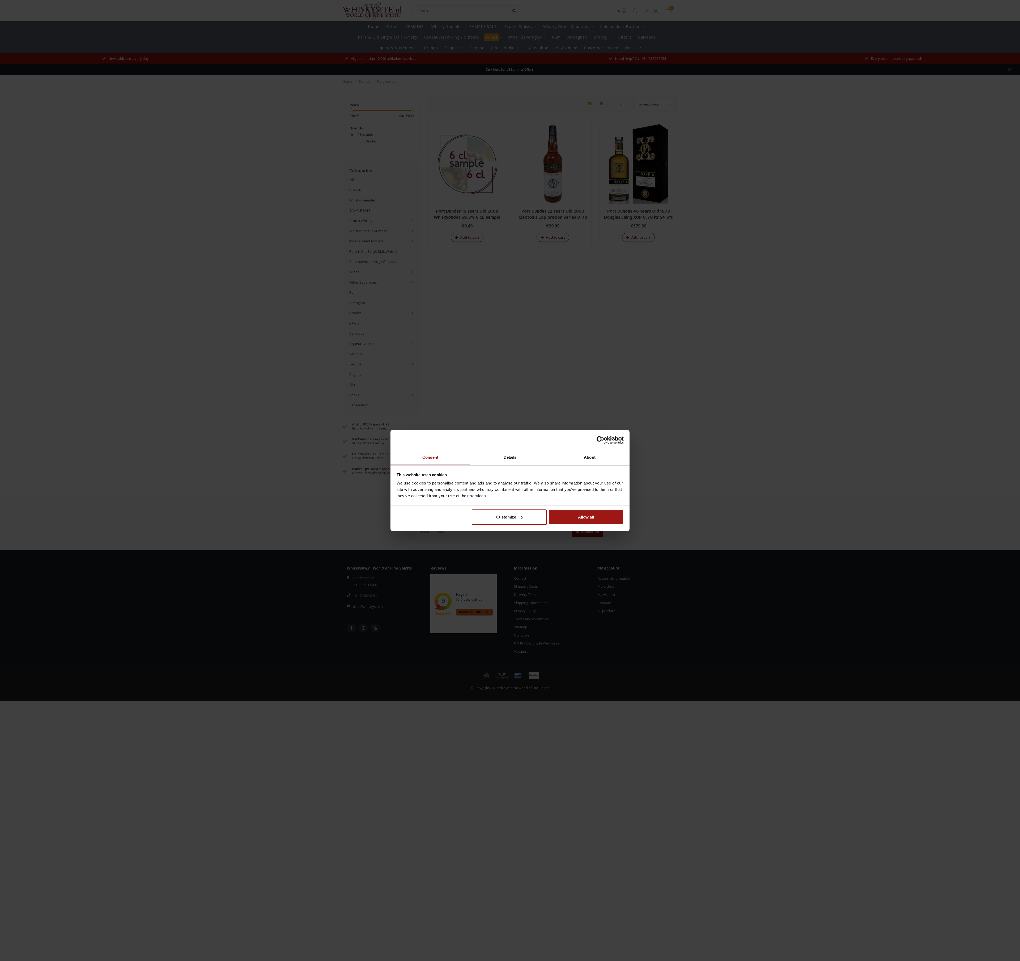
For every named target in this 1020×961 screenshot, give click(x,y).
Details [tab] (510, 457)
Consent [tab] (430, 457)
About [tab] (590, 457)
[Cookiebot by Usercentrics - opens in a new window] (600, 440)
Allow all (586, 517)
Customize (506, 517)
